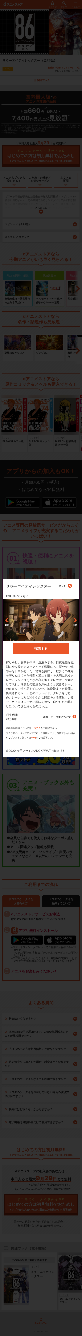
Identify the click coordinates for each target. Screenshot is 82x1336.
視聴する (41, 648)
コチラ (37, 728)
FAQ (33, 737)
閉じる (62, 585)
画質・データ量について (57, 717)
